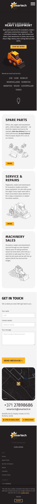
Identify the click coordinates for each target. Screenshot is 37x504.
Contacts (4, 471)
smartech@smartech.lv (18, 409)
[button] (18, 384)
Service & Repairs (7, 464)
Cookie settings (18, 447)
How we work (18, 47)
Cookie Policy (6, 475)
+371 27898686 (6, 484)
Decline (18, 496)
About (4, 467)
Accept (18, 500)
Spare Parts (5, 460)
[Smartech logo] (18, 5)
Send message (12, 360)
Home (4, 456)
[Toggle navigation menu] (33, 4)
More (9, 164)
